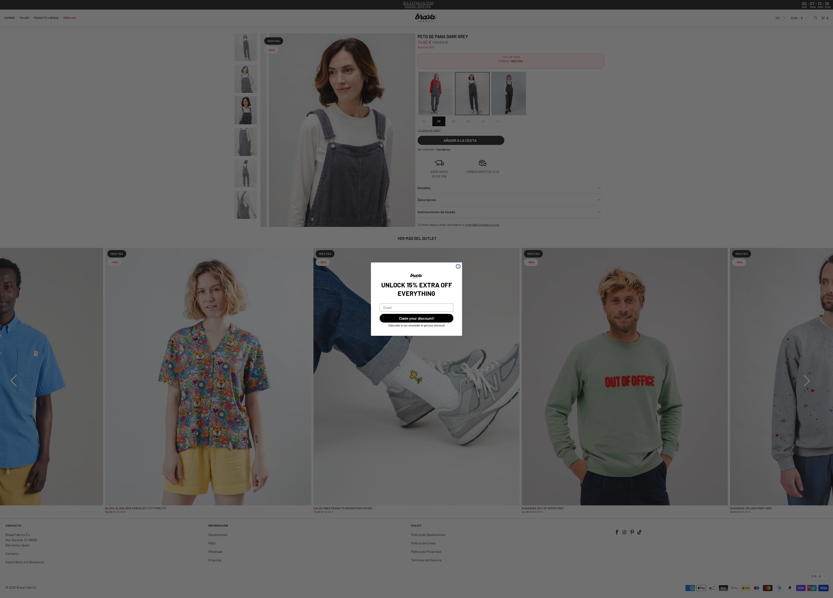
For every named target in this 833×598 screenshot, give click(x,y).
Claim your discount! (416, 318)
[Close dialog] (458, 266)
